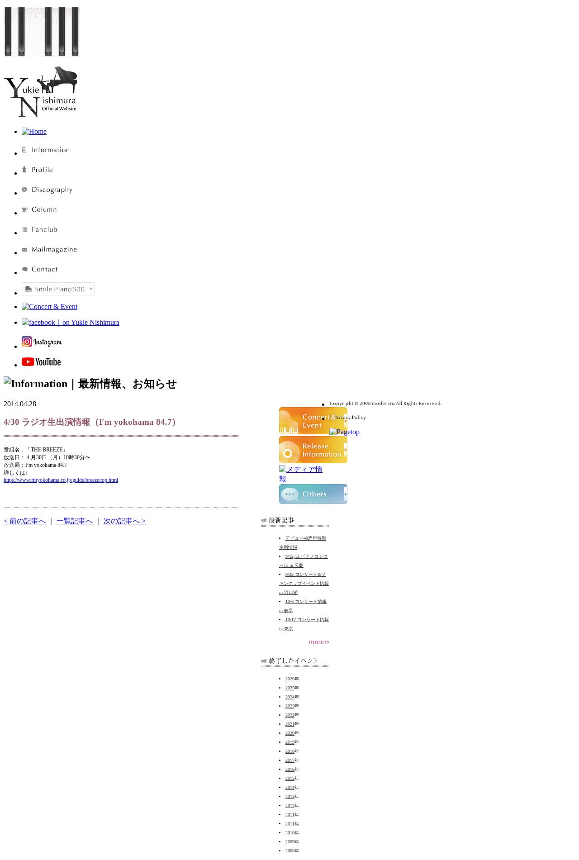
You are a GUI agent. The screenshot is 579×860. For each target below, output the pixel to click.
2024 (289, 696)
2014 (289, 787)
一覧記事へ (75, 521)
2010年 (292, 832)
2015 (289, 778)
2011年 (292, 823)
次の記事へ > (125, 521)
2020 (289, 733)
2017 (289, 760)
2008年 (292, 850)
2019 (289, 742)
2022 (289, 715)
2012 (289, 805)
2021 (289, 724)
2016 (289, 769)
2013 (289, 796)
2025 (289, 687)
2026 (289, 678)
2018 (289, 751)
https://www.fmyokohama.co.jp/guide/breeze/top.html (61, 480)
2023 (289, 705)
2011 (289, 814)
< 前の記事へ (25, 521)
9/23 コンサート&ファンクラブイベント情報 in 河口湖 (304, 583)
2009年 (292, 841)
